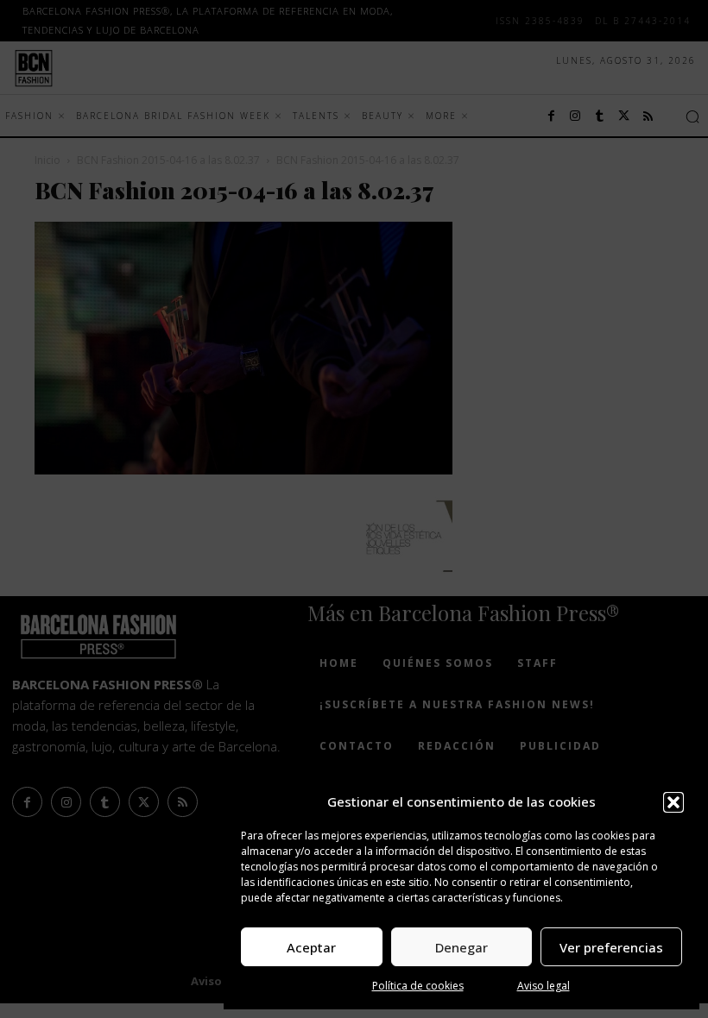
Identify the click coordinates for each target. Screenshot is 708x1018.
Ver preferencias (611, 947)
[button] (673, 802)
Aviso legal (543, 985)
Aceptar (311, 947)
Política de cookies (418, 985)
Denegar (461, 947)
